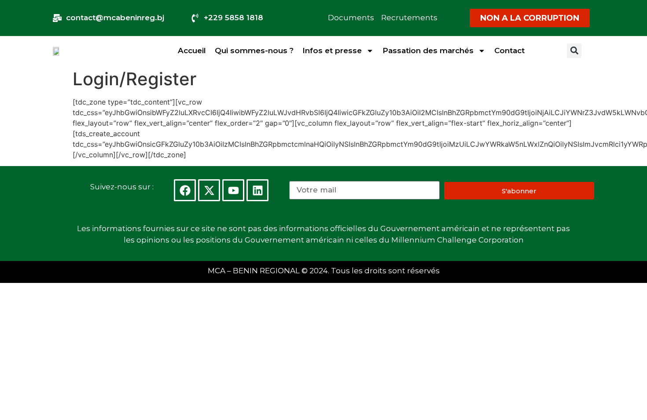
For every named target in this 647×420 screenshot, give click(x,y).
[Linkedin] (257, 190)
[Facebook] (185, 190)
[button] (574, 50)
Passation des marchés (428, 50)
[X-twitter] (209, 190)
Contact (509, 50)
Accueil (192, 50)
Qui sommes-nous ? (254, 50)
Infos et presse (332, 50)
